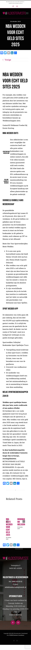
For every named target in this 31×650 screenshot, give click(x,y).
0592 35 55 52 (17, 581)
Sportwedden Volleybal (11, 342)
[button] (7, 521)
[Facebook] (13, 622)
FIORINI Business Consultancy (16, 635)
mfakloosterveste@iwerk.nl (15, 3)
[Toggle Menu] (27, 13)
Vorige (8, 59)
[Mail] (18, 622)
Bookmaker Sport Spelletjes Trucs (15, 345)
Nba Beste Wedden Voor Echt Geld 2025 (9, 527)
